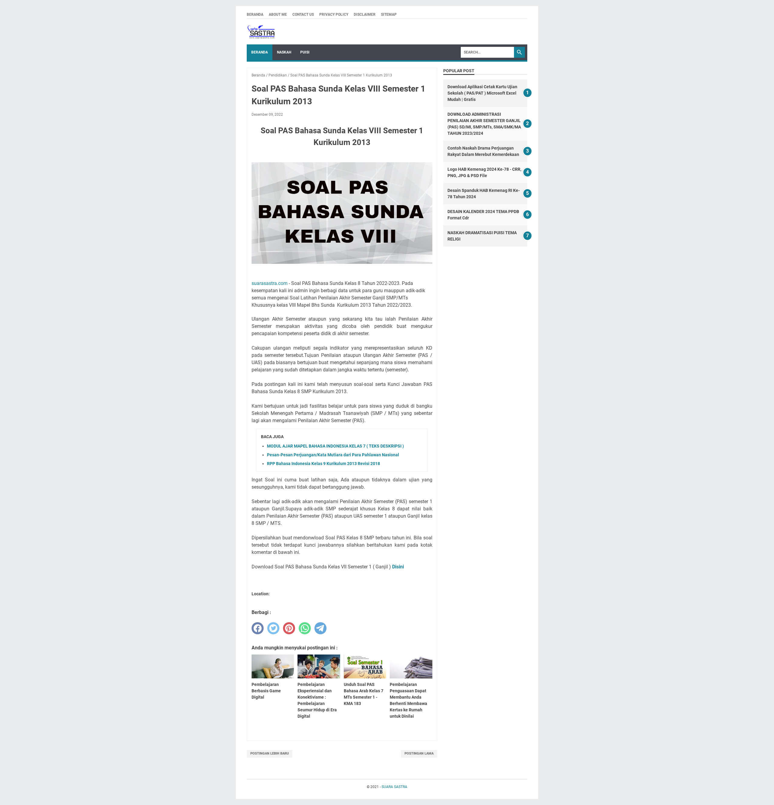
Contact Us (303, 14)
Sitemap (389, 14)
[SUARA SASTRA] (261, 31)
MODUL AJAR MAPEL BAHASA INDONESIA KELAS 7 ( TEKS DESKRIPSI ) (335, 446)
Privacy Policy (333, 14)
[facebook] (258, 628)
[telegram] (320, 628)
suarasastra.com (270, 283)
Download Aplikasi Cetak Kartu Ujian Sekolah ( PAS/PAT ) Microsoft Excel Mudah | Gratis (482, 93)
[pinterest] (289, 628)
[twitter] (273, 628)
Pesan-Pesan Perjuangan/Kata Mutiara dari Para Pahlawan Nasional (333, 454)
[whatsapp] (305, 628)
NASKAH (284, 52)
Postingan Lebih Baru (269, 753)
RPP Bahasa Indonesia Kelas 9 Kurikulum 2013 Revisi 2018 (323, 463)
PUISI (305, 52)
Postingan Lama (419, 753)
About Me (278, 14)
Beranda (255, 14)
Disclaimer (365, 14)
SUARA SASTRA (394, 787)
